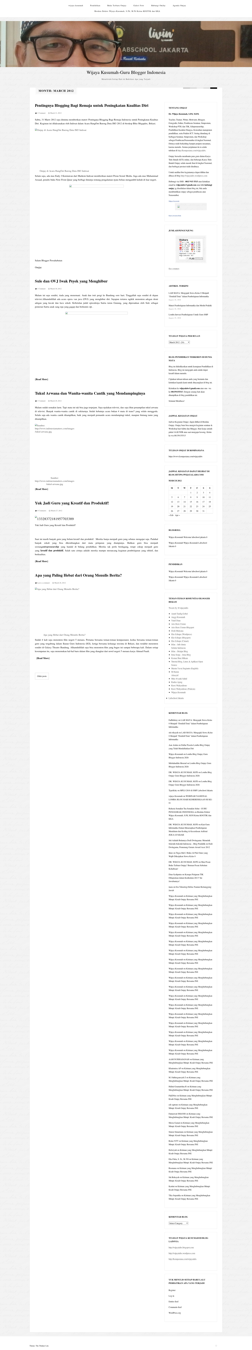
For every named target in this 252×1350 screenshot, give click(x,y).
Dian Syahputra (175, 874)
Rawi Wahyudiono (179, 685)
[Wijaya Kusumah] (191, 206)
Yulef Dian (175, 620)
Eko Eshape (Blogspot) (181, 637)
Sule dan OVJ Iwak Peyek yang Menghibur (71, 281)
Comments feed (175, 1307)
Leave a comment (43, 583)
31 (203, 511)
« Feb (171, 515)
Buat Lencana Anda (175, 215)
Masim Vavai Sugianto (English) (184, 668)
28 (184, 511)
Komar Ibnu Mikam (179, 658)
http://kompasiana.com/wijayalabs (192, 150)
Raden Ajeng (176, 682)
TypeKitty (173, 790)
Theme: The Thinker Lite (39, 1345)
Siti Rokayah (174, 1177)
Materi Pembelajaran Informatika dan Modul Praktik (190, 305)
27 (178, 511)
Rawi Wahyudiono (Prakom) (183, 688)
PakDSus (172, 1095)
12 (172, 501)
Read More (41, 379)
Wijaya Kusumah (174, 201)
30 (197, 511)
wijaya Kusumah (176, 796)
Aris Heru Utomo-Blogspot (182, 627)
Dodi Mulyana (177, 630)
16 (197, 501)
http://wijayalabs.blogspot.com (181, 1247)
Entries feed (173, 1301)
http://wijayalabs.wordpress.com (194, 175)
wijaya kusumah (76, 5)
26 (172, 511)
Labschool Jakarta (176, 698)
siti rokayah (173, 732)
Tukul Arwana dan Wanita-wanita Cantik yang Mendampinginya (90, 393)
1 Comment (41, 113)
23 (197, 506)
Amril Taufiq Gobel (179, 613)
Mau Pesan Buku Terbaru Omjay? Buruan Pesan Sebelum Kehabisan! (189, 865)
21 (184, 506)
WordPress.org (175, 1312)
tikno (171, 852)
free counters (174, 268)
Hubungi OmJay (158, 5)
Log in (171, 1295)
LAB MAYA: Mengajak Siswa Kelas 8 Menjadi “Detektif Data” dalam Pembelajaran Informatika (190, 723)
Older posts (42, 676)
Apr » (177, 515)
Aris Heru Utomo (178, 623)
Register (172, 1290)
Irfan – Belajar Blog (179, 651)
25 (210, 506)
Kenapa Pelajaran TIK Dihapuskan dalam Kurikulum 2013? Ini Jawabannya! (186, 878)
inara (171, 886)
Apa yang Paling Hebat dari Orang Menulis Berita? (78, 575)
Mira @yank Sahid (179, 678)
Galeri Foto (138, 5)
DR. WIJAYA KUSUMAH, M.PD (183, 772)
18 (210, 501)
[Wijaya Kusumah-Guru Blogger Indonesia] (126, 44)
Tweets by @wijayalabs (178, 607)
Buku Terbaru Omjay (116, 5)
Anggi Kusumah (178, 617)
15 (191, 501)
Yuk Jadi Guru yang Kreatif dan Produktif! (72, 503)
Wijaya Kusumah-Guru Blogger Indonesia (126, 72)
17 (203, 501)
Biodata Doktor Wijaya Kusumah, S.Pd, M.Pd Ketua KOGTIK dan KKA (127, 11)
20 (178, 506)
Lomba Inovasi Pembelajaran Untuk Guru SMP (188, 314)
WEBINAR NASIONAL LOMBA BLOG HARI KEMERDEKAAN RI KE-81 (190, 799)
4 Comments (41, 510)
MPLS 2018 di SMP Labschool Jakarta (196, 790)
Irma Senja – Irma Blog (181, 654)
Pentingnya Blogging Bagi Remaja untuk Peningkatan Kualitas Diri (91, 105)
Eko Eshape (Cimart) (180, 641)
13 (178, 501)
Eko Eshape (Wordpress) (181, 634)
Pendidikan (95, 5)
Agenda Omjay (179, 5)
